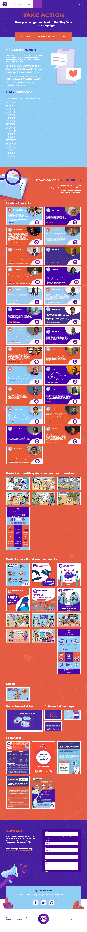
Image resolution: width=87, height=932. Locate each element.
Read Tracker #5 (10, 108)
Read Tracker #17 (10, 125)
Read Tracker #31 (10, 146)
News (29, 4)
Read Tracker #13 (10, 120)
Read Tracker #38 (11, 156)
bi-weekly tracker (19, 96)
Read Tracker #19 (10, 128)
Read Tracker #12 (10, 118)
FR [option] (38, 4)
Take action (13, 4)
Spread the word (25, 36)
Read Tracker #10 (10, 115)
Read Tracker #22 (11, 133)
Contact (64, 36)
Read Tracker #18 (10, 127)
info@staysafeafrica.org (19, 849)
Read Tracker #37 (11, 155)
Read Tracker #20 (11, 130)
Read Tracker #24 (11, 136)
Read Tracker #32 (11, 147)
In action (22, 4)
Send (46, 871)
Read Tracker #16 (10, 124)
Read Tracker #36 (11, 153)
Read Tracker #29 (11, 143)
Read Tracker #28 (11, 142)
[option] (38, 4)
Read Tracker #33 (11, 149)
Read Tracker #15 (10, 123)
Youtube (11, 731)
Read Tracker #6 (10, 109)
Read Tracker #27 (11, 140)
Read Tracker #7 (10, 111)
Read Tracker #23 (11, 134)
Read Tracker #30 (11, 144)
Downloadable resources (46, 36)
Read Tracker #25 (11, 137)
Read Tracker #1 (10, 102)
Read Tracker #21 (10, 131)
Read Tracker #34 (11, 150)
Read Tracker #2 (10, 104)
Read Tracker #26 (11, 139)
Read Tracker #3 (10, 105)
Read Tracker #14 (10, 121)
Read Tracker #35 (11, 152)
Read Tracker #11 (10, 117)
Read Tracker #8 (10, 112)
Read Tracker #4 (10, 106)
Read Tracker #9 (10, 114)
